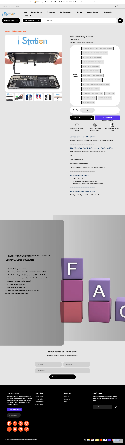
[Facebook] (40, 240)
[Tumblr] (48, 240)
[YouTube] (51, 240)
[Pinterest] (42, 240)
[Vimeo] (54, 240)
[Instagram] (45, 240)
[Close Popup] (94, 202)
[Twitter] (37, 240)
